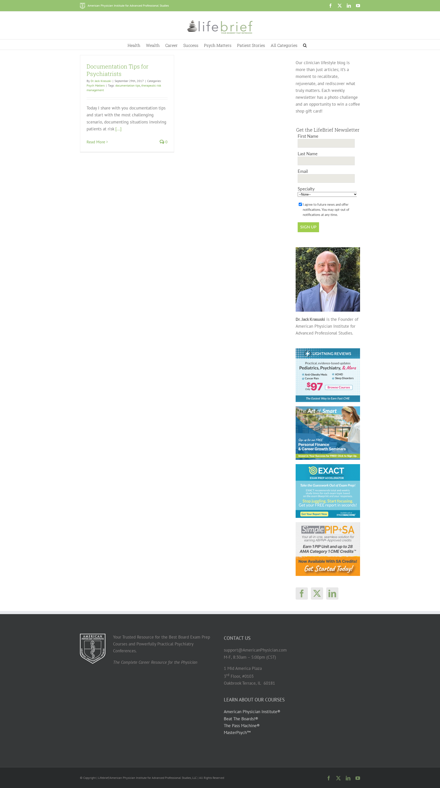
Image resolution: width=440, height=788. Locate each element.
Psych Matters (96, 85)
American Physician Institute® (252, 711)
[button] (305, 44)
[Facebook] (302, 593)
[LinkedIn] (332, 593)
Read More (96, 141)
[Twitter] (317, 593)
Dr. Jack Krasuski (101, 81)
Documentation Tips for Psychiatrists (117, 70)
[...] (118, 129)
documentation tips (127, 85)
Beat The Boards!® (241, 719)
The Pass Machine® (242, 725)
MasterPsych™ (237, 732)
